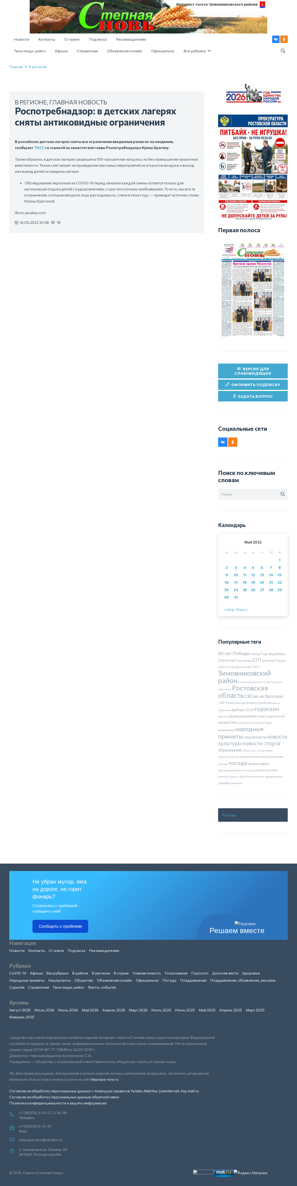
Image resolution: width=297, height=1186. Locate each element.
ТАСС (39, 147)
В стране (121, 973)
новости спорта (261, 743)
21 (271, 582)
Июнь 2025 (185, 1010)
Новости (17, 950)
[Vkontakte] (276, 39)
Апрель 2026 (113, 1010)
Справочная (38, 987)
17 (236, 582)
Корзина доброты (250, 681)
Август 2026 (20, 1010)
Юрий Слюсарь (236, 702)
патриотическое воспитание (261, 757)
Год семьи (243, 660)
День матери (244, 666)
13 (262, 575)
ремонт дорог (228, 776)
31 (236, 597)
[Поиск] (283, 494)
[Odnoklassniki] (284, 39)
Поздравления (193, 980)
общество (249, 750)
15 (279, 575)
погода (237, 762)
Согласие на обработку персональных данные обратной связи (64, 1097)
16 (227, 582)
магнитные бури (261, 722)
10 (236, 575)
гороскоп (267, 708)
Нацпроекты (59, 980)
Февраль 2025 (21, 1017)
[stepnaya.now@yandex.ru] (14, 1140)
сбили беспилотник (251, 776)
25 (245, 589)
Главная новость (78, 102)
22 (280, 582)
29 (280, 589)
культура (243, 722)
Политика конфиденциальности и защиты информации (58, 1103)
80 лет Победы (233, 653)
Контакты (36, 950)
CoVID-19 (17, 973)
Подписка (76, 950)
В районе (80, 973)
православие (258, 764)
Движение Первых (274, 660)
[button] (283, 51)
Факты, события (102, 987)
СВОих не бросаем (263, 696)
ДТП (256, 660)
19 (253, 582)
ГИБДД (255, 654)
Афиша (36, 973)
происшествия (267, 770)
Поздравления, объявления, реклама (242, 980)
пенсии (223, 764)
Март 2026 (138, 1010)
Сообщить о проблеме (60, 926)
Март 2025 (255, 1010)
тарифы (224, 783)
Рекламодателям (104, 950)
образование (230, 750)
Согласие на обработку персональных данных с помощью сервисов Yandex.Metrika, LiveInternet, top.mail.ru (104, 1091)
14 (271, 575)
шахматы (236, 783)
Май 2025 (207, 1010)
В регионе (38, 66)
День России (226, 666)
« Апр (229, 609)
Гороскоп (199, 973)
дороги (223, 716)
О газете (56, 950)
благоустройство (259, 703)
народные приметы (241, 732)
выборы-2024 (243, 710)
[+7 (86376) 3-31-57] (14, 1128)
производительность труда (237, 770)
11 (244, 575)
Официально (147, 980)
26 (253, 589)
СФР (221, 703)
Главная (16, 66)
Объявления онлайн (114, 980)
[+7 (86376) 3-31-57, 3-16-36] (14, 1115)
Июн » (241, 609)
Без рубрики (57, 973)
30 (226, 597)
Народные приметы (27, 980)
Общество (83, 980)
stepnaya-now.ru (104, 1079)
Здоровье (251, 973)
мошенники (226, 730)
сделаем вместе (274, 776)
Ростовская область (243, 691)
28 (271, 589)
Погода (229, 815)
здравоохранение (242, 716)
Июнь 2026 (68, 1010)
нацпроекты (255, 736)
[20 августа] (253, 289)
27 (262, 589)
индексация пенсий (271, 716)
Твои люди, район (68, 987)
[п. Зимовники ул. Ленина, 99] (14, 1151)
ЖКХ (256, 666)
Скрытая (16, 987)
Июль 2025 (161, 1010)
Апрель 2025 (230, 1010)
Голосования (176, 973)
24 (236, 589)
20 (262, 582)
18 (245, 582)
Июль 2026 (44, 1010)
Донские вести (225, 973)
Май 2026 (90, 1010)
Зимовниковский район (244, 676)
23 (226, 589)
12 (253, 575)
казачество (227, 722)
